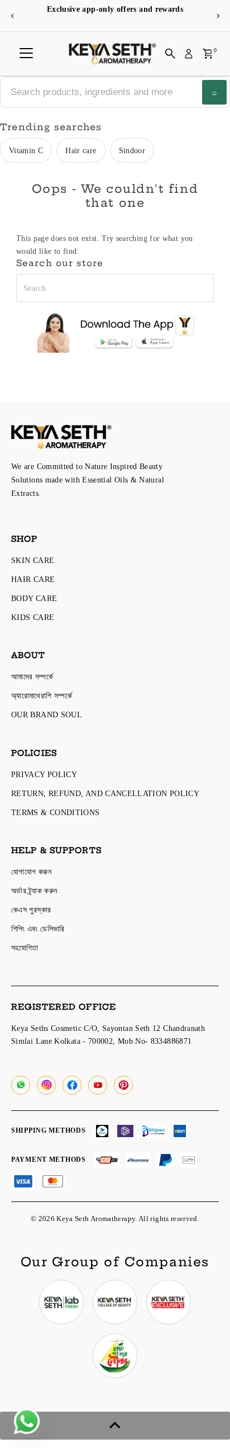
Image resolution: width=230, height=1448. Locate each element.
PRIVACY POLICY (44, 774)
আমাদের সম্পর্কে (32, 676)
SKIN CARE (32, 560)
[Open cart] (208, 54)
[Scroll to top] (115, 1426)
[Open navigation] (26, 54)
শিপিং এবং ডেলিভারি (38, 928)
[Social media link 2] (115, 1302)
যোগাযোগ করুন (31, 871)
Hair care (80, 150)
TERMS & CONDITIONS (55, 812)
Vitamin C (26, 150)
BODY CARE (34, 598)
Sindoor (132, 150)
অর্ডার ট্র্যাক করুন (34, 890)
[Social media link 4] (115, 1355)
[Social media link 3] (168, 1302)
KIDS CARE (32, 617)
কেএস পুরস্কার (31, 909)
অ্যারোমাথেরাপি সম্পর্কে (41, 695)
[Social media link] (20, 1085)
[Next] (217, 16)
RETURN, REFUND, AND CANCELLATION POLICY (105, 793)
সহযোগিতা (25, 947)
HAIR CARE (33, 579)
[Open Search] (170, 54)
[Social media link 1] (61, 1302)
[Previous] (12, 16)
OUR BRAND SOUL (46, 714)
